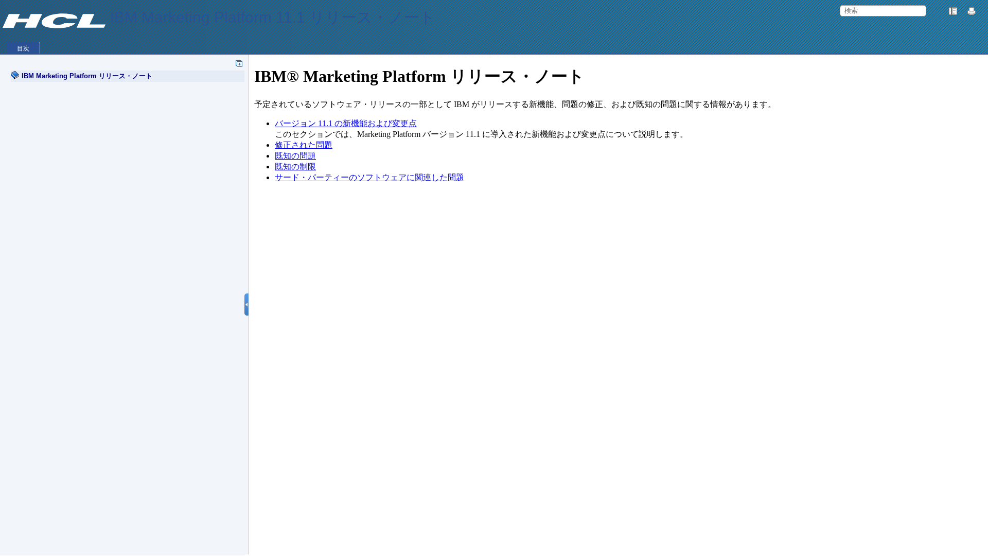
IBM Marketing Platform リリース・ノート (87, 76)
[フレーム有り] (953, 11)
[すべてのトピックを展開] (239, 63)
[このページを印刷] (973, 11)
